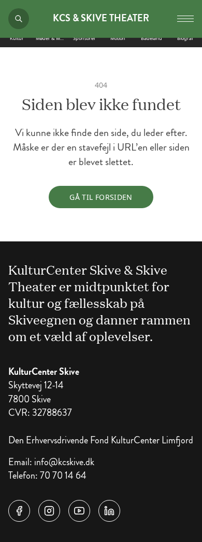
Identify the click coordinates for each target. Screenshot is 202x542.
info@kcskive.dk (64, 462)
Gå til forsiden (100, 197)
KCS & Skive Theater (101, 18)
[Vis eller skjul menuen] (185, 19)
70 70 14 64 (63, 475)
